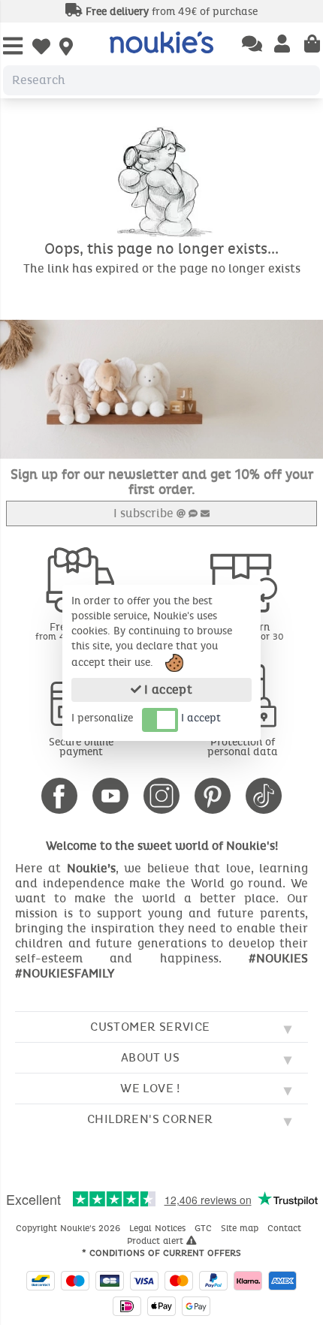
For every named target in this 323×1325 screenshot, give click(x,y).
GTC (205, 1228)
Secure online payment (81, 747)
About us (150, 1057)
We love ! (150, 1088)
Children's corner (150, 1119)
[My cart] (312, 45)
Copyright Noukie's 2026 (69, 1228)
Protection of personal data (242, 747)
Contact (285, 1228)
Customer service (150, 1026)
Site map (241, 1228)
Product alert (156, 1241)
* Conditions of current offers (161, 1253)
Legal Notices (159, 1228)
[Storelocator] (66, 48)
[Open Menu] (13, 47)
